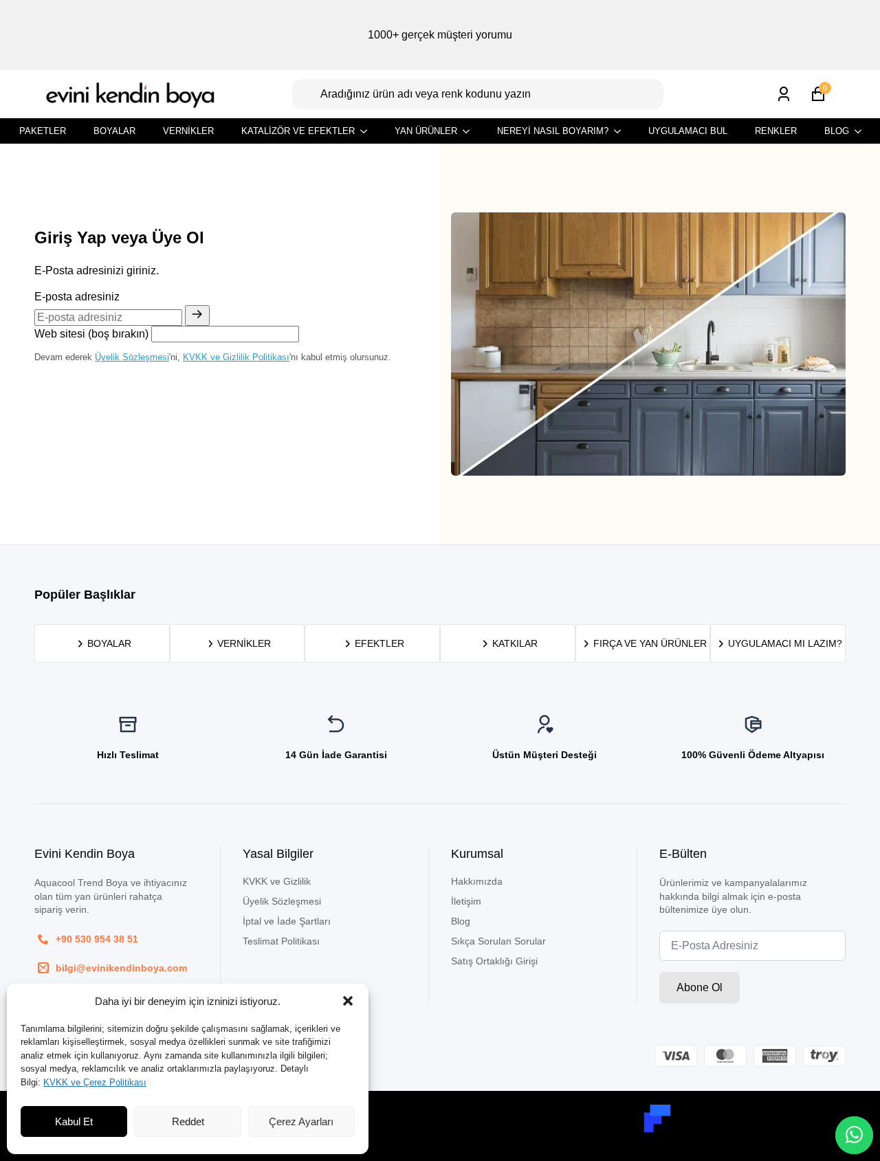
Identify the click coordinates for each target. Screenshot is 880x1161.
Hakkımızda (477, 881)
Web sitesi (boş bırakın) (91, 334)
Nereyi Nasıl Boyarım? (552, 131)
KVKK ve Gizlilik (277, 881)
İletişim (466, 901)
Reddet (188, 1121)
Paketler (42, 131)
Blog (836, 131)
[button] (348, 1001)
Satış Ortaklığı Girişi (494, 961)
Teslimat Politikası (281, 941)
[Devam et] (197, 315)
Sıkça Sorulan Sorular (498, 941)
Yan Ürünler (426, 131)
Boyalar (114, 131)
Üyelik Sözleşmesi (132, 357)
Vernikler (188, 131)
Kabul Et (74, 1121)
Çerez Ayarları (301, 1121)
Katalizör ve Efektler (298, 131)
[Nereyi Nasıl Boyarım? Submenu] (621, 131)
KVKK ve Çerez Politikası (94, 1082)
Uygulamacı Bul (687, 131)
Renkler (776, 131)
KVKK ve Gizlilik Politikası (236, 357)
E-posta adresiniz (77, 296)
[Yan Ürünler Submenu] (470, 131)
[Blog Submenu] (862, 131)
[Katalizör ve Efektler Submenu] (368, 131)
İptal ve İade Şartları (287, 921)
